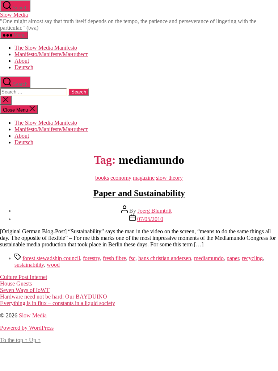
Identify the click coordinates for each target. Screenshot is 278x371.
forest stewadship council (51, 258)
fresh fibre (114, 258)
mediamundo (209, 258)
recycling (252, 258)
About (21, 61)
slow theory (169, 178)
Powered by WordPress (27, 328)
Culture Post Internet (23, 277)
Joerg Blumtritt (155, 211)
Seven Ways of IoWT (25, 290)
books (102, 178)
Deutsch (23, 67)
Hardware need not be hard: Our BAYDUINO (53, 296)
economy (120, 178)
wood (53, 265)
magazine (144, 178)
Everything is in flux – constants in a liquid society (57, 303)
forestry (91, 258)
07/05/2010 (150, 219)
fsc (132, 258)
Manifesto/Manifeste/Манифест (51, 54)
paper (233, 258)
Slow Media (14, 15)
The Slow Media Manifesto (45, 48)
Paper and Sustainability (139, 193)
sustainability (29, 265)
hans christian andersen (164, 258)
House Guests (16, 283)
